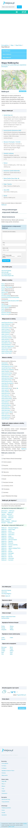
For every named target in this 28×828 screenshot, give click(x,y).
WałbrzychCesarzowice (7, 533)
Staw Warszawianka (6, 306)
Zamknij (25, 823)
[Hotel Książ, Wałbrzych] (5, 606)
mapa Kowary (4, 386)
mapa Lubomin (5, 334)
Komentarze (4, 793)
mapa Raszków (5, 403)
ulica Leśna (4, 272)
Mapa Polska (18, 45)
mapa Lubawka (5, 391)
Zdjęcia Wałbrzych (6, 57)
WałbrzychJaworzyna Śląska (9, 539)
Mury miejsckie (5, 307)
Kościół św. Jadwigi (5, 295)
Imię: (4, 242)
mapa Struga (4, 349)
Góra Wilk (6, 190)
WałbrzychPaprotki (7, 556)
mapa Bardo (4, 363)
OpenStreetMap (19, 89)
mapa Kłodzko (4, 385)
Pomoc (3, 810)
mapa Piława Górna (6, 396)
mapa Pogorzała (5, 341)
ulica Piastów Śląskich (6, 275)
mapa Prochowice (5, 400)
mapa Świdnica (5, 407)
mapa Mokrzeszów (6, 336)
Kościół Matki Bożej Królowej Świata (10, 297)
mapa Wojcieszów (5, 417)
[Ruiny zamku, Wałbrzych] (23, 606)
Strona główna (5, 45)
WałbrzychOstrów (6, 555)
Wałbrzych (4, 204)
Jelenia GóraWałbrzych (7, 511)
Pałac (2, 304)
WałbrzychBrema (6, 531)
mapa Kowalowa (5, 332)
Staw (2, 294)
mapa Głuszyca (5, 376)
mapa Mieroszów (5, 393)
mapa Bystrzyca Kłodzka (7, 369)
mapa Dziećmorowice (6, 327)
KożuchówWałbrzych (7, 512)
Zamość (3, 639)
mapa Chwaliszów (5, 324)
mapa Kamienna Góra (6, 381)
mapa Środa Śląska (6, 405)
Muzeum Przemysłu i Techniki (12, 142)
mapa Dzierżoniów (6, 374)
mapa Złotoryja (5, 418)
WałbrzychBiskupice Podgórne (9, 527)
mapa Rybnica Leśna (6, 343)
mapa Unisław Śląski (6, 353)
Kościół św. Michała (6, 312)
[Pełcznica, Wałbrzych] (14, 606)
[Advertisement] (14, 29)
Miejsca (3, 786)
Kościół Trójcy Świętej (6, 287)
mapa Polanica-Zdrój (6, 398)
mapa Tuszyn (4, 413)
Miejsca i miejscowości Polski (8, 616)
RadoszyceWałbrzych (7, 516)
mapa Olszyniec (5, 339)
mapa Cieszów (4, 326)
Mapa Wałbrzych (6, 50)
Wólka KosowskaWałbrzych (9, 521)
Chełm (11, 637)
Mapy (12, 45)
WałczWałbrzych (6, 519)
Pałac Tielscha (8, 184)
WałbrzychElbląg (6, 536)
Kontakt (3, 812)
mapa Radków (4, 402)
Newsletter (4, 815)
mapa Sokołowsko (5, 344)
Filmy (3, 783)
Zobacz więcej (23, 91)
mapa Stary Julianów (6, 348)
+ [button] (3, 72)
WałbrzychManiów (6, 551)
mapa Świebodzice (5, 408)
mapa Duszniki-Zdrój (6, 373)
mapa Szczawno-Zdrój (6, 412)
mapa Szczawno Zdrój (6, 351)
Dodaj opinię (6, 260)
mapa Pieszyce (5, 395)
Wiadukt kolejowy (9, 153)
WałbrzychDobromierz (7, 534)
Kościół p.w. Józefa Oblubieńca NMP (10, 300)
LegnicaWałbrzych (6, 514)
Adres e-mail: (5, 248)
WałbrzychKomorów (7, 543)
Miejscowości (5, 775)
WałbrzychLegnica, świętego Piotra (10, 548)
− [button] (3, 74)
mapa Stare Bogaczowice (7, 346)
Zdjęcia (3, 781)
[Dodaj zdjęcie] (23, 12)
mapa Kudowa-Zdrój (6, 388)
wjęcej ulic (7, 596)
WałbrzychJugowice (7, 541)
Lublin (2, 637)
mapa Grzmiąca (5, 329)
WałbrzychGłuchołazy (7, 538)
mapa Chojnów (5, 371)
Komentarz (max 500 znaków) (9, 231)
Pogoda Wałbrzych (21, 695)
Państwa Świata (5, 618)
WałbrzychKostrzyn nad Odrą (9, 544)
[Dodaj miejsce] (25, 12)
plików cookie (11, 826)
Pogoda (3, 791)
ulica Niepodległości (6, 274)
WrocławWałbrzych (7, 522)
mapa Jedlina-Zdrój (6, 331)
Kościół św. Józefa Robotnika (12, 170)
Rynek (5, 195)
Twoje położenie (5, 801)
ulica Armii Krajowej (6, 270)
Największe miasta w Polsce (8, 770)
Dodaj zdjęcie (22, 708)
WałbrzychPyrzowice (7, 560)
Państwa (4, 773)
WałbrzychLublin (6, 550)
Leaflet (10, 89)
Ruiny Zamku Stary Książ (10, 178)
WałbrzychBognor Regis (8, 529)
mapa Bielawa (4, 364)
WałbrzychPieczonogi (7, 558)
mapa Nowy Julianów (6, 337)
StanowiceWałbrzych (7, 517)
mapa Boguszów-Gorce (7, 322)
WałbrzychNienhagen (7, 553)
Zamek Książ (7, 115)
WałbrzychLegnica (6, 546)
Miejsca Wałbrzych (6, 54)
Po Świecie (4, 768)
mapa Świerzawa (5, 410)
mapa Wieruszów (5, 415)
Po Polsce (4, 765)
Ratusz (5, 163)
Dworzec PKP (4, 292)
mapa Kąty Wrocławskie (7, 383)
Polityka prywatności (6, 807)
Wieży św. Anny (5, 314)
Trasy (3, 788)
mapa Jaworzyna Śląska (7, 378)
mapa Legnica (4, 390)
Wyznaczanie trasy (6, 799)
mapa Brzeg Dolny (5, 368)
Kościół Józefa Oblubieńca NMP (12, 130)
